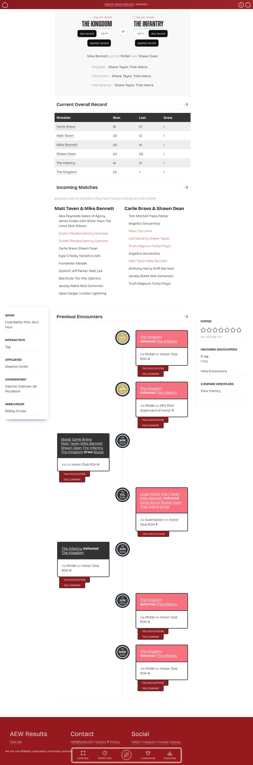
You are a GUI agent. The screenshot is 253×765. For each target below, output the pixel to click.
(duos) (66, 439)
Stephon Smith (16, 366)
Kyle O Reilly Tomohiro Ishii (79, 255)
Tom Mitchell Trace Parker (149, 215)
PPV (163, 405)
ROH (27, 322)
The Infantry (148, 24)
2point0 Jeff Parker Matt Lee (81, 270)
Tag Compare (150, 374)
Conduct (100, 742)
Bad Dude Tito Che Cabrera (79, 278)
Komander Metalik (73, 263)
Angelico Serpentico (144, 223)
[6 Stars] (233, 330)
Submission (154, 519)
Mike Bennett (97, 55)
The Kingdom (97, 24)
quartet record (99, 43)
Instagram (149, 742)
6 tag (205, 356)
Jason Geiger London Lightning (82, 293)
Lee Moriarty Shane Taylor (149, 238)
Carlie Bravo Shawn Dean (78, 248)
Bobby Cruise (15, 410)
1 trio (204, 361)
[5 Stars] (227, 330)
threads (163, 742)
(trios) (164, 506)
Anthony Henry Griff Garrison (151, 268)
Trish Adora (138, 66)
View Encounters (214, 370)
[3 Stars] (215, 330)
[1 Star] (204, 330)
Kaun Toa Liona (140, 230)
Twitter (135, 742)
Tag (7, 346)
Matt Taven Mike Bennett (148, 260)
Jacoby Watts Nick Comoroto (81, 285)
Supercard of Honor (155, 410)
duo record (87, 33)
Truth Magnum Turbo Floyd (149, 245)
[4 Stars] (221, 330)
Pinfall (125, 55)
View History (210, 390)
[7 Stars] (239, 330)
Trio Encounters (153, 534)
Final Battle (13, 322)
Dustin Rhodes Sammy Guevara (83, 233)
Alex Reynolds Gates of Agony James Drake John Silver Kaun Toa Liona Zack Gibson (85, 220)
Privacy (115, 742)
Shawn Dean (148, 55)
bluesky (176, 742)
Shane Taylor (118, 66)
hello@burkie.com (82, 742)
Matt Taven (65, 135)
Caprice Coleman (18, 386)
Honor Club (168, 354)
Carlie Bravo (66, 126)
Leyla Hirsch (150, 494)
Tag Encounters (153, 368)
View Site (16, 742)
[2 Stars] (209, 330)
